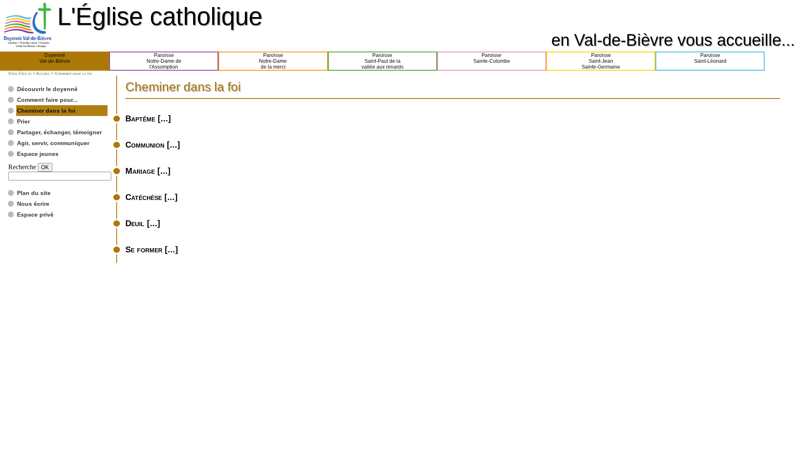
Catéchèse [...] (151, 197)
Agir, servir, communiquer (53, 143)
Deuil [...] (142, 223)
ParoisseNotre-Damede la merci (273, 61)
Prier (23, 121)
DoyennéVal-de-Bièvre (54, 58)
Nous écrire (33, 203)
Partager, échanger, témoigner (59, 132)
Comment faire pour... (47, 99)
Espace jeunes (38, 153)
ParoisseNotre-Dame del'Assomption (164, 61)
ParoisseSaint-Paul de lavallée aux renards (382, 61)
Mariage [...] (148, 170)
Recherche (22, 166)
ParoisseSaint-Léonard (710, 58)
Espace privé (35, 214)
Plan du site (34, 193)
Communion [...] (152, 144)
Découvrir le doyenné (47, 89)
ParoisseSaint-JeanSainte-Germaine (601, 61)
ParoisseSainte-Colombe (491, 58)
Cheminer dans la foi (46, 110)
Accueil (43, 73)
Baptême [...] (148, 118)
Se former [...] (151, 249)
